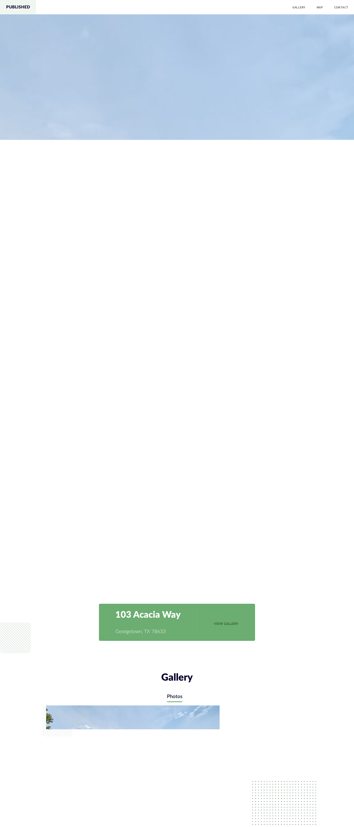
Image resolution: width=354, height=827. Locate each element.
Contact (341, 7)
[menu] (195, 7)
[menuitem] (299, 7)
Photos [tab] (174, 696)
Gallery (298, 7)
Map (320, 7)
